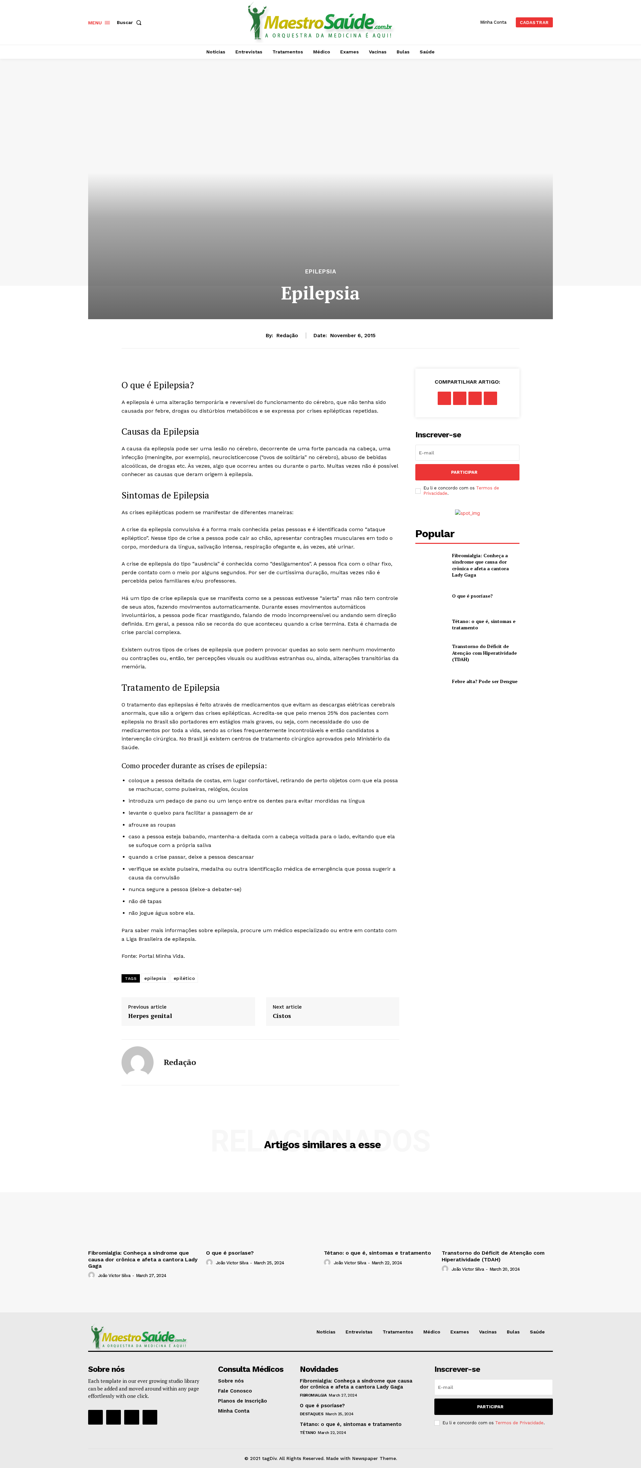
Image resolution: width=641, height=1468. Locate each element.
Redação (287, 336)
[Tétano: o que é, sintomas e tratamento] (430, 624)
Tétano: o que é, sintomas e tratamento (377, 1253)
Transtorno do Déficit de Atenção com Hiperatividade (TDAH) (484, 652)
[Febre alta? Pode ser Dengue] (430, 681)
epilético (184, 978)
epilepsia (155, 978)
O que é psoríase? (472, 596)
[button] (130, 22)
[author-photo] (92, 1275)
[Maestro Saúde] (321, 21)
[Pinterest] (475, 398)
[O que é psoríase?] (430, 596)
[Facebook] (444, 398)
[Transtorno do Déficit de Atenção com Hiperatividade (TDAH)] (430, 653)
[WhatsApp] (490, 398)
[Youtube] (150, 1417)
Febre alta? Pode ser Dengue (484, 681)
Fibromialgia (313, 1395)
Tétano (308, 1432)
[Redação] (138, 1062)
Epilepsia (320, 271)
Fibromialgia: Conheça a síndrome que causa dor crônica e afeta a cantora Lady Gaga (480, 565)
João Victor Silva (114, 1275)
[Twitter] (459, 398)
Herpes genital (150, 1016)
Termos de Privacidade (519, 1422)
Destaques (312, 1414)
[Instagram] (113, 1417)
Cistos (282, 1016)
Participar (464, 472)
